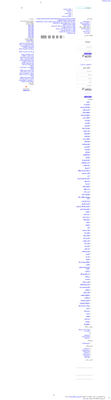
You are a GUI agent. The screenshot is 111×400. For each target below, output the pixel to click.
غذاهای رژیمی (86, 117)
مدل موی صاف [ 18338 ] (27, 63)
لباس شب (87, 246)
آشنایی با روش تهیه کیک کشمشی (67, 31)
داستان (88, 222)
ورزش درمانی (86, 217)
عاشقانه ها (87, 324)
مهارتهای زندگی (86, 194)
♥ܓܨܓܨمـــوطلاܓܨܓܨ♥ (75, 396)
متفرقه (88, 259)
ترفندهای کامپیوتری (85, 303)
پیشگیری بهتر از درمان (84, 262)
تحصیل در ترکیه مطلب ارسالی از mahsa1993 (64, 23)
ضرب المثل (87, 189)
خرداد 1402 (87, 348)
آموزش (88, 254)
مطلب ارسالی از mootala (69, 24)
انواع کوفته (87, 133)
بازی (88, 176)
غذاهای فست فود (85, 115)
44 (49, 36)
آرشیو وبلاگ (87, 25)
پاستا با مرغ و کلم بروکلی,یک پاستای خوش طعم (63, 25)
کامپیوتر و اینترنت (85, 300)
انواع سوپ (87, 146)
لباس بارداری (86, 238)
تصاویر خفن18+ (86, 336)
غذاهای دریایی (86, 138)
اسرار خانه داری (86, 201)
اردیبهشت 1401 (86, 350)
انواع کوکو (87, 136)
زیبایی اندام (87, 311)
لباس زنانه (87, 243)
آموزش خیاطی (86, 251)
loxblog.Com (26, 90)
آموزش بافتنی (86, 109)
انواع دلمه (87, 149)
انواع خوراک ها (86, 144)
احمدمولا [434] (86, 343)
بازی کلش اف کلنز (85, 274)
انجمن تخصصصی (85, 28)
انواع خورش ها (86, 160)
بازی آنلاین (87, 338)
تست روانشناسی (85, 162)
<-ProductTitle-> (30, 40)
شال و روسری (86, 230)
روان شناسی (86, 165)
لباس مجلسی (86, 240)
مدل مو (88, 256)
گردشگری (87, 297)
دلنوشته (88, 225)
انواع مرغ (87, 120)
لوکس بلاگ (85, 398)
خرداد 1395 (87, 352)
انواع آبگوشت (86, 154)
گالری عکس (86, 292)
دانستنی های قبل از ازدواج (83, 206)
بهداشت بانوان (86, 186)
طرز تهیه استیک (71, 33)
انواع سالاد (87, 141)
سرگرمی (87, 271)
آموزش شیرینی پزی (85, 287)
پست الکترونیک (86, 24)
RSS (26, 86)
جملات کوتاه (86, 219)
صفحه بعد (44, 36)
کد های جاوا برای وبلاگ (84, 170)
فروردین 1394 (86, 354)
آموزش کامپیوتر (86, 203)
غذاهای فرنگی (86, 112)
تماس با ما (87, 32)
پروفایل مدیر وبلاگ (85, 22)
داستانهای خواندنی (85, 295)
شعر (88, 227)
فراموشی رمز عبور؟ (85, 64)
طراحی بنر (87, 331)
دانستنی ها (87, 104)
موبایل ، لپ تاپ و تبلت (84, 305)
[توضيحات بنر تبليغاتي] (40, 2)
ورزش (88, 308)
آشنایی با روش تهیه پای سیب (68, 30)
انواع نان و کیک (86, 128)
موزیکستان (87, 335)
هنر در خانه (87, 191)
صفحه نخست (86, 21)
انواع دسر (87, 123)
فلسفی (88, 316)
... (53, 36)
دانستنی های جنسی (85, 209)
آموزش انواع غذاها (85, 284)
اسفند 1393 (87, 355)
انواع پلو (88, 157)
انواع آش (87, 152)
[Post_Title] (31, 25)
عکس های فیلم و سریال (83, 178)
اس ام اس (87, 319)
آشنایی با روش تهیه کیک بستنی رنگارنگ (65, 28)
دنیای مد (87, 279)
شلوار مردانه (86, 235)
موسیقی (87, 321)
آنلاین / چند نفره (86, 173)
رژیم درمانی (86, 214)
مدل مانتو (87, 248)
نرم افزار (87, 276)
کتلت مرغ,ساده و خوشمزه (68, 27)
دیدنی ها (88, 183)
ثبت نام (88, 30)
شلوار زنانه (87, 232)
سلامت (88, 264)
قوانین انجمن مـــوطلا (84, 329)
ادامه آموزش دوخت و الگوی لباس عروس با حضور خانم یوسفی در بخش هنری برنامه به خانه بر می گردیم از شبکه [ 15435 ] (26, 72)
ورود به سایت (86, 31)
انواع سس (87, 125)
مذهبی (88, 101)
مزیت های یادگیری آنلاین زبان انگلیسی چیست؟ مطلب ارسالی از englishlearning (55, 21)
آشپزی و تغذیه (86, 282)
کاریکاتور (87, 289)
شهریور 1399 (86, 351)
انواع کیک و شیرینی (85, 107)
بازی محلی (87, 181)
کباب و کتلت (86, 131)
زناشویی (87, 211)
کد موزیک (87, 168)
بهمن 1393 (87, 357)
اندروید (88, 313)
